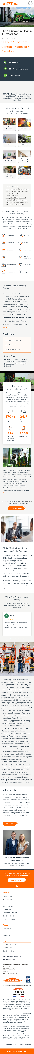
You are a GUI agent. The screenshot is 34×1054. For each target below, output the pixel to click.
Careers (5, 932)
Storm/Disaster (8, 906)
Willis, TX (18, 359)
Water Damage (8, 896)
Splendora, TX (9, 364)
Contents (21, 204)
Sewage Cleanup (11, 189)
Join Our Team (10, 345)
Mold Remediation (9, 903)
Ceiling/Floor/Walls (12, 198)
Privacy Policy (7, 948)
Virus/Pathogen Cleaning (19, 191)
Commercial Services (12, 349)
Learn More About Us (13, 340)
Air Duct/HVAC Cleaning (14, 193)
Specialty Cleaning (9, 916)
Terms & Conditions (9, 944)
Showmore (6, 327)
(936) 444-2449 (16, 508)
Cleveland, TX (9, 359)
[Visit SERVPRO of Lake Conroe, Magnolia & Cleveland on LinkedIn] (17, 886)
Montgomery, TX (23, 361)
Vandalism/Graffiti (11, 204)
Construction (7, 909)
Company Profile (8, 928)
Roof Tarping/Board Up (20, 202)
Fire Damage (7, 899)
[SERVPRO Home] (9, 3)
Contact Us (6, 935)
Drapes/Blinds (19, 200)
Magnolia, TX (11, 361)
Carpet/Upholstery (12, 195)
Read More (9, 823)
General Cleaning (9, 919)
